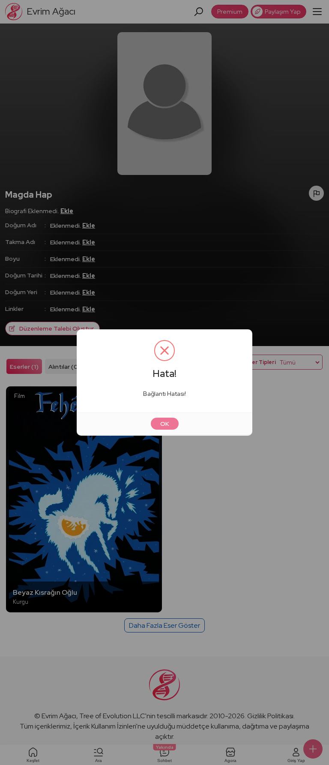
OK (164, 424)
